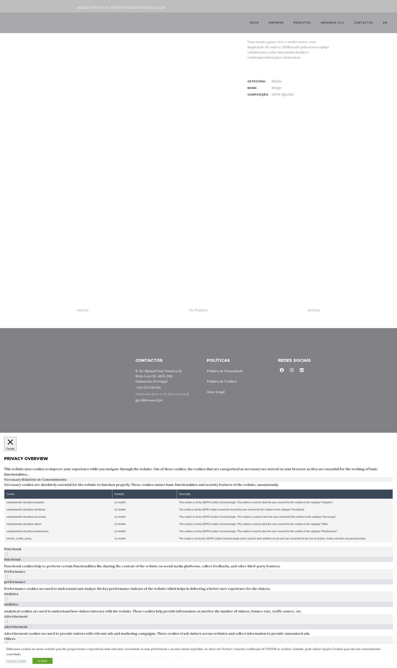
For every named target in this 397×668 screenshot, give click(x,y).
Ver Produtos (198, 310)
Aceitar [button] (42, 661)
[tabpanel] (198, 512)
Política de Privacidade (225, 371)
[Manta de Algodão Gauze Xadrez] (149, 153)
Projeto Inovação (93, 7)
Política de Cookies (222, 381)
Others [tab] (9, 639)
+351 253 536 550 (148, 387)
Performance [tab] (14, 571)
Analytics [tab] (11, 594)
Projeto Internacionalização (138, 7)
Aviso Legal (216, 392)
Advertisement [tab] (16, 616)
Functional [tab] (12, 549)
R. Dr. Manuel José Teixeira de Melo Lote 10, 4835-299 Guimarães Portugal (158, 376)
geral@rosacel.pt (149, 400)
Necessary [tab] (13, 479)
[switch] (6, 554)
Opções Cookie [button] (16, 661)
